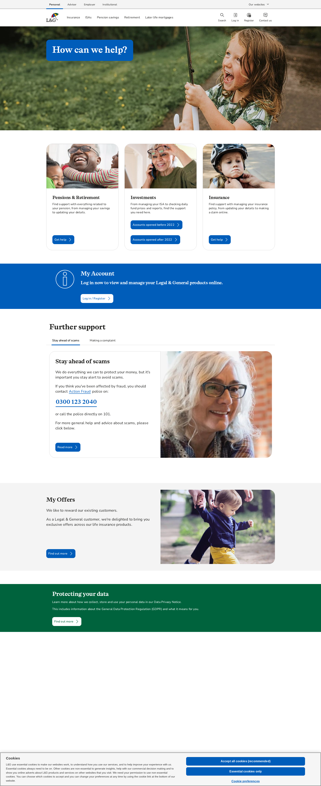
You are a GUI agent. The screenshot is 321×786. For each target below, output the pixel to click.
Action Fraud (80, 391)
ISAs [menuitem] (88, 17)
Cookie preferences (245, 781)
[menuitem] (235, 18)
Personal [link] (54, 4)
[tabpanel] (160, 411)
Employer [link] (89, 4)
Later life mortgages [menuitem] (159, 17)
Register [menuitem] (249, 20)
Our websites (257, 4)
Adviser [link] (71, 4)
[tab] (66, 340)
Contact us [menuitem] (265, 20)
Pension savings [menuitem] (108, 17)
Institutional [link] (110, 4)
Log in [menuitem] (235, 20)
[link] (54, 4)
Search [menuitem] (222, 20)
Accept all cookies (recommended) (245, 761)
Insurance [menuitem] (73, 17)
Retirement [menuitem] (132, 17)
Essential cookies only (245, 771)
